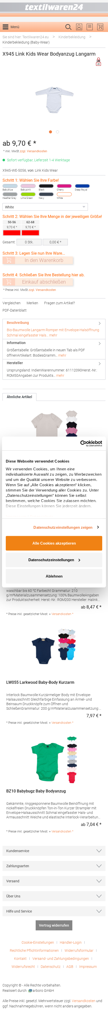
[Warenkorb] (100, 27)
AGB (69, 966)
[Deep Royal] (82, 186)
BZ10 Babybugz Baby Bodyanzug (36, 791)
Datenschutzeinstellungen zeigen (62, 527)
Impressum (88, 966)
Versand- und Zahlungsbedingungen (60, 958)
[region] (54, 103)
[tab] (54, 329)
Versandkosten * (62, 614)
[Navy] (46, 194)
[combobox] (49, 35)
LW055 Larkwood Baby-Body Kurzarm (40, 682)
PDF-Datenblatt (15, 310)
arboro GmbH (43, 991)
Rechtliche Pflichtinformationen (34, 950)
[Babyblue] (10, 186)
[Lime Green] (28, 194)
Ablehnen (54, 576)
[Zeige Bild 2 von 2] (57, 131)
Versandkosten (83, 1001)
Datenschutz (51, 966)
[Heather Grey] (10, 194)
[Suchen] (100, 35)
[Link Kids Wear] (98, 61)
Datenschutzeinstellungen (51, 559)
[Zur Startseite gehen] (54, 8)
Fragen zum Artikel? (59, 303)
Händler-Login (71, 942)
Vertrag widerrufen (54, 925)
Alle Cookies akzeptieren (54, 543)
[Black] (46, 186)
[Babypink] (28, 186)
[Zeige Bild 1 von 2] (50, 131)
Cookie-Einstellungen (38, 942)
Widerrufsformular (79, 950)
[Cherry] (64, 186)
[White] (64, 194)
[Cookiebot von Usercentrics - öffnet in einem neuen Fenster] (80, 443)
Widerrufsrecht (23, 966)
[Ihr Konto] (79, 27)
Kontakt (20, 958)
